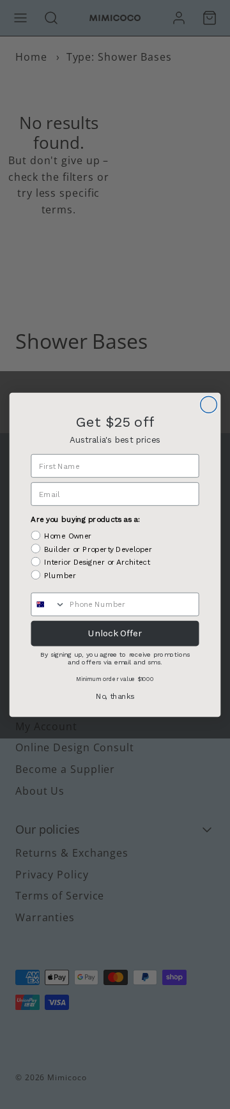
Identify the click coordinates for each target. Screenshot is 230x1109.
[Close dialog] (209, 404)
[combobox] (48, 604)
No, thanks (115, 695)
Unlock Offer (114, 632)
